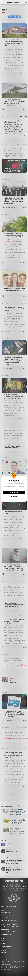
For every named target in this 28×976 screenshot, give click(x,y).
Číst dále (22, 488)
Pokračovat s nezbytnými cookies (14, 500)
